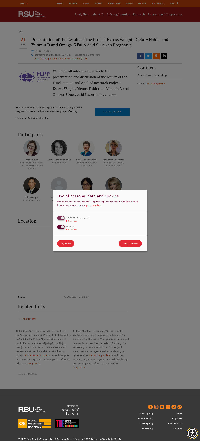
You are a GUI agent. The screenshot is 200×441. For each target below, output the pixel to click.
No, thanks (66, 243)
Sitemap (178, 428)
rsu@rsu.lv (104, 439)
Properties (177, 418)
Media (179, 413)
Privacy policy (146, 413)
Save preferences (130, 243)
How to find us (175, 423)
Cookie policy (146, 423)
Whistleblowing (145, 418)
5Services (71, 229)
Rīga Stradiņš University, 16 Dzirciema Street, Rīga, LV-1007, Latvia (62, 439)
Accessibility (147, 428)
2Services (71, 221)
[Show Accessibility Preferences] (192, 433)
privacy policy (93, 205)
